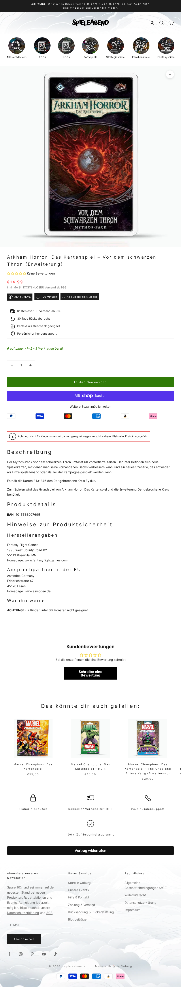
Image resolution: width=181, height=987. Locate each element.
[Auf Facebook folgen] (9, 954)
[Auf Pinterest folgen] (32, 954)
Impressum (132, 910)
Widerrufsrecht (135, 895)
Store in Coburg (79, 883)
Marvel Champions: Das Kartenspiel (33, 766)
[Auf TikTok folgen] (55, 954)
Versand (50, 287)
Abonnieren (24, 939)
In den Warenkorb (90, 382)
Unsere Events (78, 890)
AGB (49, 913)
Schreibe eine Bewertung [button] (90, 673)
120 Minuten (49, 296)
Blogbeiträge (77, 919)
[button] (17, 273)
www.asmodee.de (38, 591)
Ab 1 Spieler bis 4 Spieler (82, 296)
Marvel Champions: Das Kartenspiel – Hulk (90, 766)
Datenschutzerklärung (23, 913)
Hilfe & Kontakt (78, 897)
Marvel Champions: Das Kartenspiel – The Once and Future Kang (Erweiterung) (148, 769)
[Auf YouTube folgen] (43, 954)
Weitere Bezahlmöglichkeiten (90, 406)
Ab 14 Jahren (22, 297)
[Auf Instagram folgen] (21, 954)
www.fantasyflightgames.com (46, 560)
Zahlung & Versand (81, 905)
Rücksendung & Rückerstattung (91, 912)
